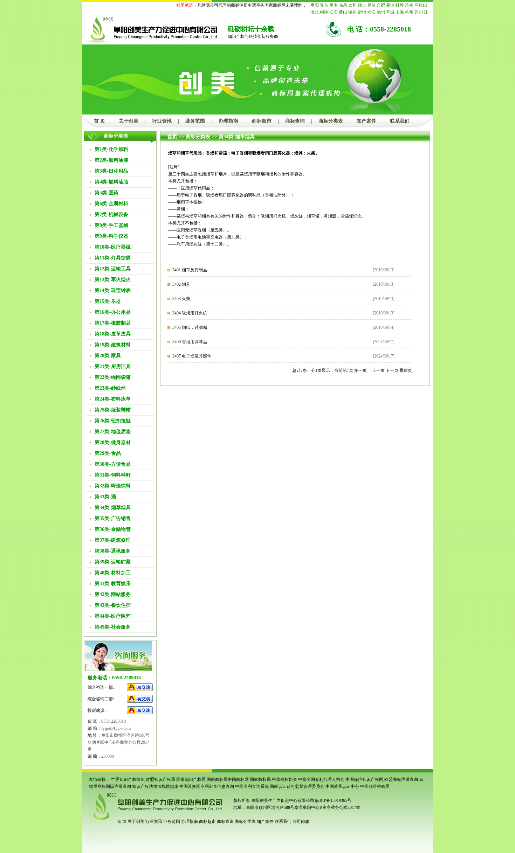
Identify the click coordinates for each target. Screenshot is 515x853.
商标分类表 (330, 121)
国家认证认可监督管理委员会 (297, 786)
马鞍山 (420, 5)
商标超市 (262, 121)
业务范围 (195, 121)
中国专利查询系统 (252, 786)
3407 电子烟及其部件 (191, 356)
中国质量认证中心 (342, 786)
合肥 (381, 5)
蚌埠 (400, 5)
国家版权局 (260, 779)
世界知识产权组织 (128, 779)
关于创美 (128, 121)
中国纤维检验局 (375, 786)
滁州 (352, 12)
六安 (371, 12)
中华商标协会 (284, 779)
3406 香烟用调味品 (189, 341)
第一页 (360, 370)
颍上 (362, 5)
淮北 (314, 12)
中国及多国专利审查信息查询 (206, 786)
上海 (400, 12)
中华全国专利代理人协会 (321, 779)
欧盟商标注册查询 (401, 779)
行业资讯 (162, 121)
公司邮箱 (301, 821)
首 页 (99, 121)
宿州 (362, 12)
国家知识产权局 (191, 779)
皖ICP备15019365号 (333, 800)
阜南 (333, 5)
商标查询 (295, 121)
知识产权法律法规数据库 (155, 786)
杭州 (409, 12)
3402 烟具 (181, 284)
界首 (324, 5)
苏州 (418, 12)
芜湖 (390, 5)
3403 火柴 (181, 298)
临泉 (343, 5)
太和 (352, 5)
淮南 (409, 5)
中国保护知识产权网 (364, 779)
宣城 (390, 12)
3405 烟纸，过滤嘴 (189, 327)
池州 (381, 12)
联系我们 (400, 121)
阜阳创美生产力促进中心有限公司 (282, 800)
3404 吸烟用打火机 (189, 313)
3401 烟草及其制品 (189, 270)
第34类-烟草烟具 (237, 136)
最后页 (405, 370)
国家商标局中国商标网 (228, 779)
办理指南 (228, 121)
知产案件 (366, 121)
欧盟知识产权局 (160, 779)
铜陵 (324, 12)
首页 (172, 136)
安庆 (333, 12)
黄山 (343, 12)
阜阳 (314, 5)
